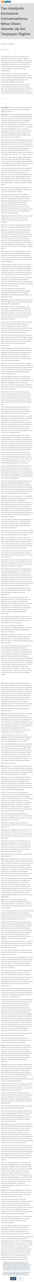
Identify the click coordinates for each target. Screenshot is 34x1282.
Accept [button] (13, 1278)
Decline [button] (20, 1278)
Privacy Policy (27, 1270)
